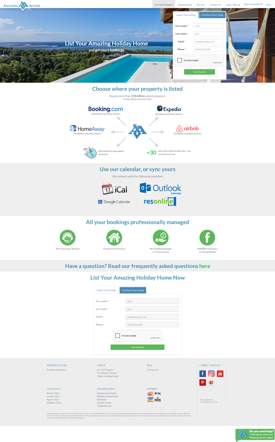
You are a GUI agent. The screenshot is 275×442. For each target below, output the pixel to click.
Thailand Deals (104, 405)
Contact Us (215, 4)
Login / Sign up (233, 4)
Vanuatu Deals (104, 402)
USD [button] (268, 4)
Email (181, 41)
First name (181, 25)
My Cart (201, 4)
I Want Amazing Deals (108, 376)
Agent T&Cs (53, 399)
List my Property (105, 369)
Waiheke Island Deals (107, 396)
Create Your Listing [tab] (185, 15)
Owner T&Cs (53, 396)
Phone (181, 49)
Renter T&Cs (53, 393)
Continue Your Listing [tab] (212, 15)
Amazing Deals (185, 4)
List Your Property (164, 4)
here (204, 265)
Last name (181, 33)
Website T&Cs (54, 402)
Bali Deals (101, 399)
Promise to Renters (56, 369)
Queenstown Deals (106, 393)
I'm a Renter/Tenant (107, 373)
